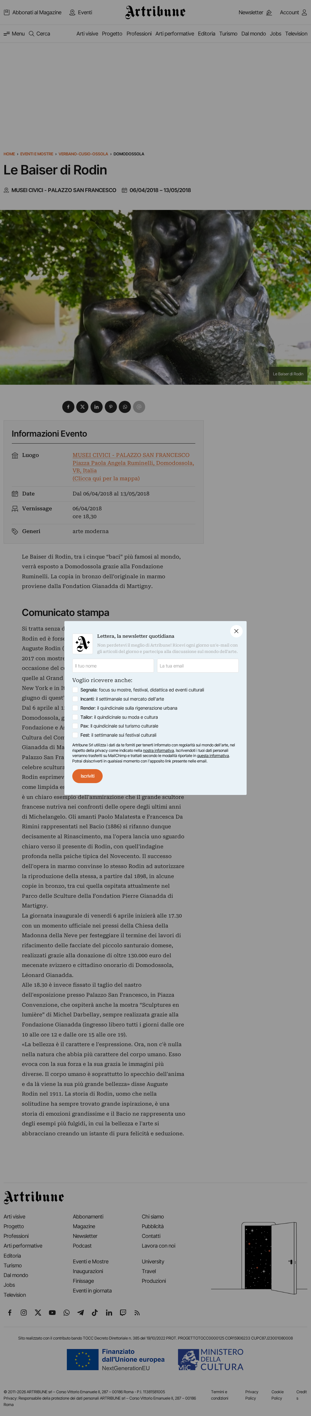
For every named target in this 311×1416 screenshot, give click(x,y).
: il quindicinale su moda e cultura (119, 717)
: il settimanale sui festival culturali (118, 735)
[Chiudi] (236, 631)
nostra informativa (158, 750)
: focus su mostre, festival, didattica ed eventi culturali (142, 690)
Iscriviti (87, 776)
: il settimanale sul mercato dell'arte (122, 699)
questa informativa (213, 755)
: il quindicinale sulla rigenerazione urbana (128, 708)
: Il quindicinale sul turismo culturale (119, 726)
